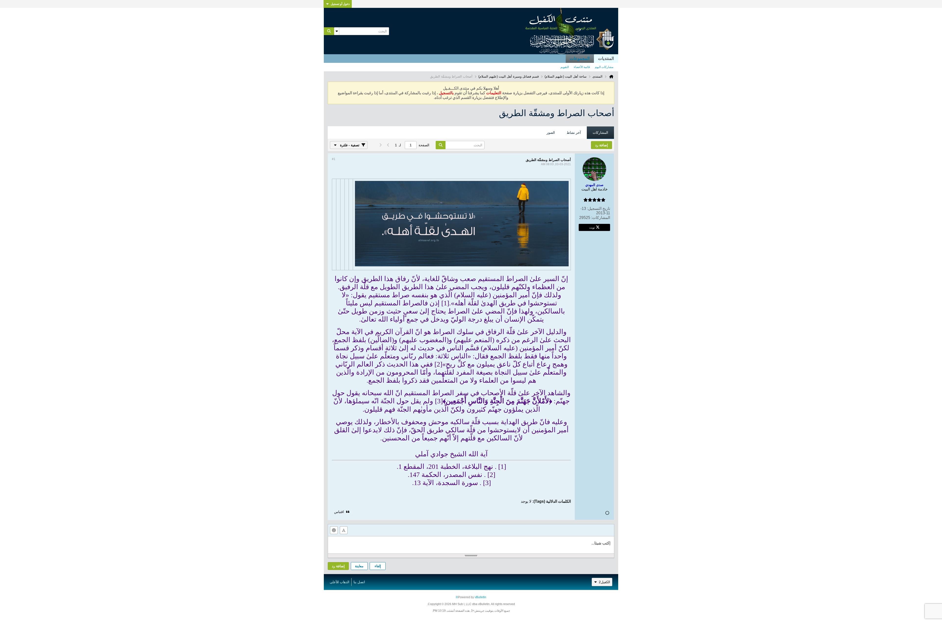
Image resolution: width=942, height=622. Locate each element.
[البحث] (329, 31)
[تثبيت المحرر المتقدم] (344, 530)
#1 (333, 159)
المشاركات (600, 133)
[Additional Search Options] (336, 31)
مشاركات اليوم (604, 67)
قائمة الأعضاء (582, 67)
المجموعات (580, 58)
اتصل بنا (359, 582)
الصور (551, 133)
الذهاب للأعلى (339, 582)
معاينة (359, 566)
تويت (592, 227)
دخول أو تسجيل (340, 4)
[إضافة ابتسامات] (334, 530)
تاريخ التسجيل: (598, 208)
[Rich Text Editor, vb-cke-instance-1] (471, 545)
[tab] (600, 132)
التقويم (565, 67)
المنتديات (606, 58)
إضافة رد (338, 566)
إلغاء (378, 566)
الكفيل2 (604, 582)
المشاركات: (600, 218)
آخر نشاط (574, 133)
